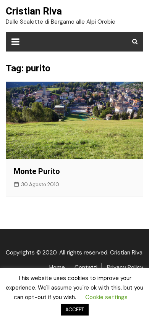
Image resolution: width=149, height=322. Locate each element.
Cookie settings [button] (106, 297)
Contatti (85, 267)
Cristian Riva (34, 11)
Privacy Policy (125, 267)
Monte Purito (37, 171)
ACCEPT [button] (74, 309)
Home (57, 267)
